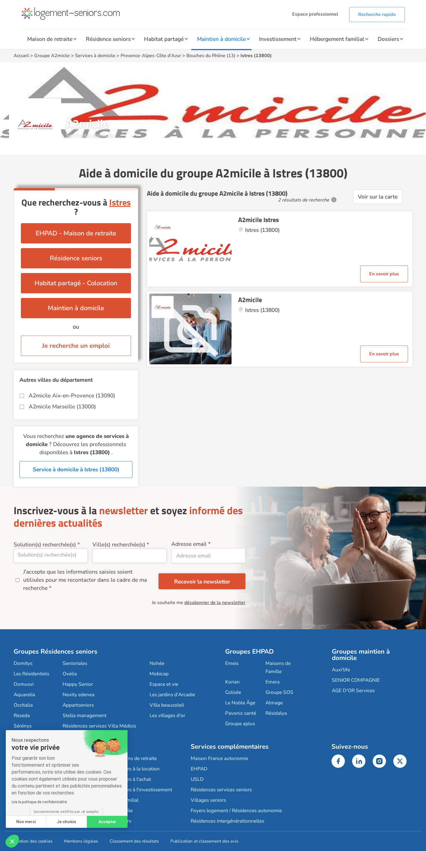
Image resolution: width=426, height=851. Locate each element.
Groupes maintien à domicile (361, 654)
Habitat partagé (164, 39)
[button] (12, 841)
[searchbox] (51, 555)
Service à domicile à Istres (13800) (76, 469)
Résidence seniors (108, 39)
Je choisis (66, 821)
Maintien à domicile (221, 39)
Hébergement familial (337, 39)
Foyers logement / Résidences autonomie (236, 810)
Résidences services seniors (221, 789)
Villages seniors (208, 800)
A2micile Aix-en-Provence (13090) (72, 395)
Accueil (21, 55)
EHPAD (199, 768)
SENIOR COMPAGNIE (356, 680)
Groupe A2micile (52, 55)
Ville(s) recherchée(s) (118, 544)
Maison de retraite (49, 39)
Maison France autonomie (219, 758)
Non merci (26, 821)
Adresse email (189, 544)
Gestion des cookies (33, 841)
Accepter (107, 821)
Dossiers (388, 39)
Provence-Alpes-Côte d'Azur (151, 55)
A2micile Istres (258, 220)
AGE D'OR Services (353, 690)
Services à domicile (95, 55)
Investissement (277, 39)
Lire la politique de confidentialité (39, 802)
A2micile (250, 300)
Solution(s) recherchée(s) (45, 544)
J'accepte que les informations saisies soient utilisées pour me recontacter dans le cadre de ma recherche (85, 580)
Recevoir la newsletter (202, 581)
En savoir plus (384, 274)
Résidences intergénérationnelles (227, 821)
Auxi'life (341, 669)
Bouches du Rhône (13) (210, 55)
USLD (197, 779)
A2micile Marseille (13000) (62, 406)
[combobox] (51, 556)
